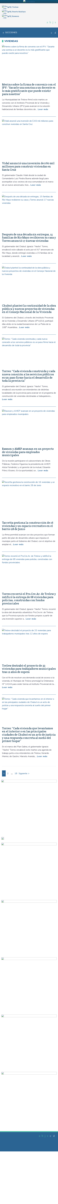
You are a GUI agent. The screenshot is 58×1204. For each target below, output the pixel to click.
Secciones (11, 32)
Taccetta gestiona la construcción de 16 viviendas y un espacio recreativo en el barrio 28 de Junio (27, 526)
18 (16, 773)
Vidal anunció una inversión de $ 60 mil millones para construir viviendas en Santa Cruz (28, 166)
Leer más (43, 109)
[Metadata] (29, 1)
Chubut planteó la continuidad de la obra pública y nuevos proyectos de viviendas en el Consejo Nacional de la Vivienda (29, 309)
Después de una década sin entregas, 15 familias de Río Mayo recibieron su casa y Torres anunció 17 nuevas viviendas (29, 238)
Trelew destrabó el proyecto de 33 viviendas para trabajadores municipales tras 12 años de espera (29, 669)
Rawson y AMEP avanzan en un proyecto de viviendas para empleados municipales (28, 452)
